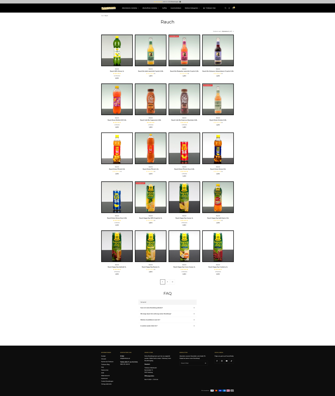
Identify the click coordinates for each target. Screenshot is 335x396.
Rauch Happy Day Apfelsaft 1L (117, 267)
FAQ (102, 367)
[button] (117, 74)
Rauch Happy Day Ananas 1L (184, 218)
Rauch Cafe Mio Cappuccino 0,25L (150, 120)
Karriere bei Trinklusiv (107, 361)
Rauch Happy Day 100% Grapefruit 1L (150, 218)
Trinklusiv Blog (105, 364)
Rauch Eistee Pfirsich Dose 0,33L (184, 169)
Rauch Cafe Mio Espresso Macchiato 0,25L (184, 120)
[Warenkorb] (233, 8)
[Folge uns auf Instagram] (221, 361)
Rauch (117, 69)
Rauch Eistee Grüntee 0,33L (218, 120)
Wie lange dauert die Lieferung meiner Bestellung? (155, 314)
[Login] (229, 8)
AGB (102, 373)
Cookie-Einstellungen (107, 381)
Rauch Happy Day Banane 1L (151, 267)
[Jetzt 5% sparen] (205, 363)
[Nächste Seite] (172, 281)
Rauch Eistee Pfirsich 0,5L (117, 169)
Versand (103, 359)
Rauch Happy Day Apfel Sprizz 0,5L (218, 218)
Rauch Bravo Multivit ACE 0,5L (117, 120)
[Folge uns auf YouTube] (226, 361)
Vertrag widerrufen (106, 384)
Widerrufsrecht (105, 375)
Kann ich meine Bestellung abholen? (151, 307)
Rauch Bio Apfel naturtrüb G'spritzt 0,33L (150, 71)
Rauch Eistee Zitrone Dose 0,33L (117, 218)
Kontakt (103, 356)
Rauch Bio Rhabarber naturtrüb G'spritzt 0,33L (184, 71)
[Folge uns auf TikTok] (231, 361)
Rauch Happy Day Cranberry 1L (218, 267)
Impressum (104, 378)
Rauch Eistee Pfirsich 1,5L (151, 169)
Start (102, 15)
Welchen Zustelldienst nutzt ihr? (150, 320)
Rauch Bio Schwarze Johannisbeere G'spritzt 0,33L (218, 71)
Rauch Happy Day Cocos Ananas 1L (184, 267)
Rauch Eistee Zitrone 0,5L (218, 169)
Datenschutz (104, 370)
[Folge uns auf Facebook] (217, 361)
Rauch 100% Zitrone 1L (117, 71)
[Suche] (225, 8)
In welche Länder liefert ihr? (148, 326)
